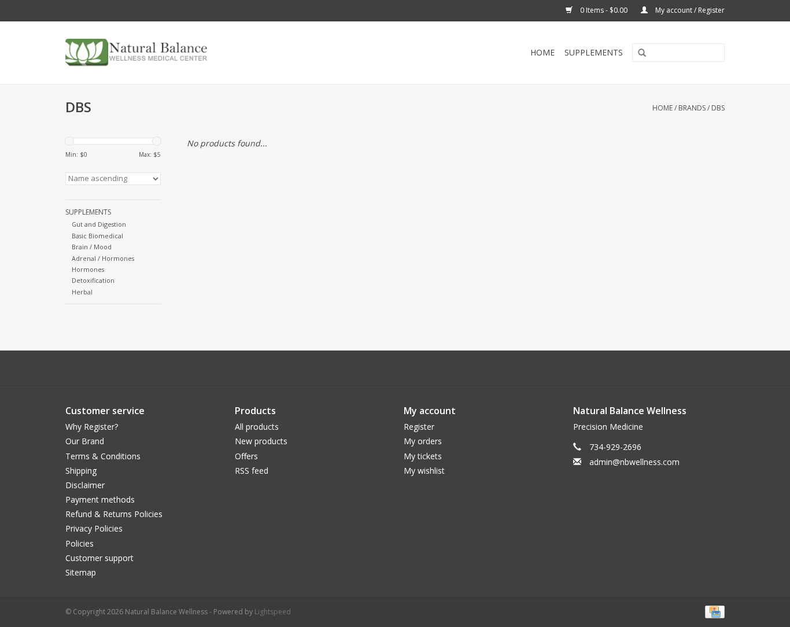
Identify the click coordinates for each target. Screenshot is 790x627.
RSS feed (251, 470)
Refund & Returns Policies (114, 513)
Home (542, 52)
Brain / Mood (92, 246)
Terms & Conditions (103, 456)
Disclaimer (85, 485)
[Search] (638, 53)
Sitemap (80, 572)
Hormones (88, 269)
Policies (79, 543)
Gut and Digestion (99, 224)
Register (419, 426)
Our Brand (84, 441)
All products (257, 426)
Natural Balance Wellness (629, 410)
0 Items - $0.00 (603, 10)
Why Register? (91, 426)
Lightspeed (272, 612)
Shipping (81, 470)
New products (261, 441)
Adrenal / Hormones (103, 258)
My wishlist (424, 470)
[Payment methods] (713, 611)
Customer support (99, 557)
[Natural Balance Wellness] (203, 53)
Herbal (82, 291)
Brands (692, 108)
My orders (423, 441)
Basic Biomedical (97, 235)
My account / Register (689, 10)
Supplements (593, 52)
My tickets (423, 456)
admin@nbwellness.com (634, 461)
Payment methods (100, 499)
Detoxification (93, 280)
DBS (718, 108)
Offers (246, 456)
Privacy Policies (94, 528)
